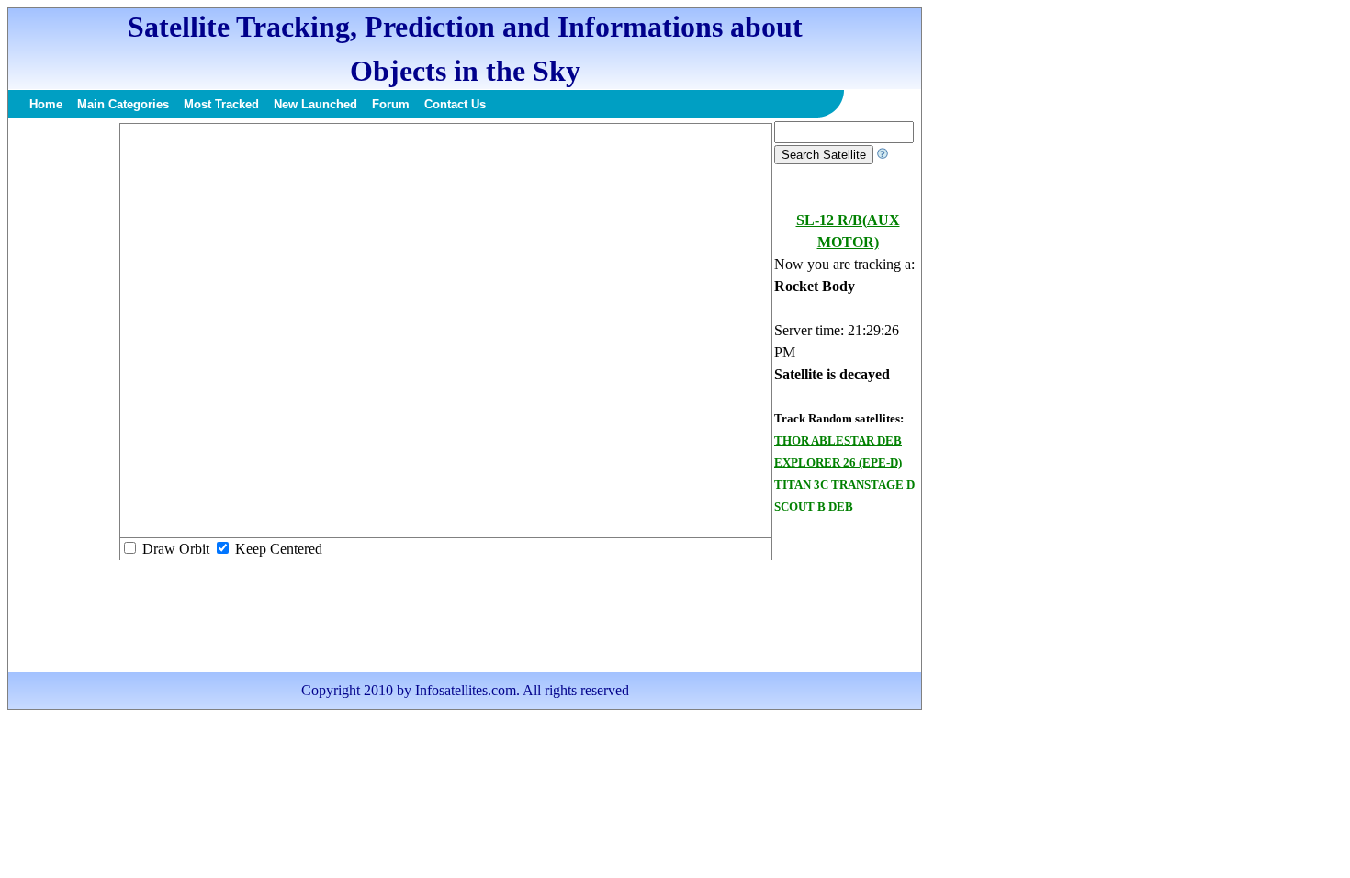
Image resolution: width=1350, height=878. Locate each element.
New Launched (315, 104)
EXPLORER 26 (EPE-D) (838, 462)
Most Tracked (221, 104)
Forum (391, 104)
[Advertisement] (63, 396)
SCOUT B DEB (813, 506)
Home (45, 104)
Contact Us (455, 104)
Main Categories (123, 104)
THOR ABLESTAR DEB (838, 440)
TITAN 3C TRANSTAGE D (844, 484)
